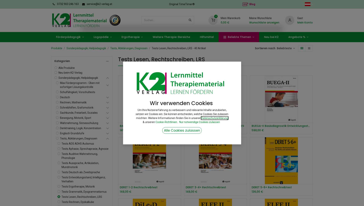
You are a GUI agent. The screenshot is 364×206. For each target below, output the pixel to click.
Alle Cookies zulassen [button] (182, 130)
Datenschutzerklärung (214, 118)
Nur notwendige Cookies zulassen (199, 122)
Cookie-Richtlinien (166, 122)
